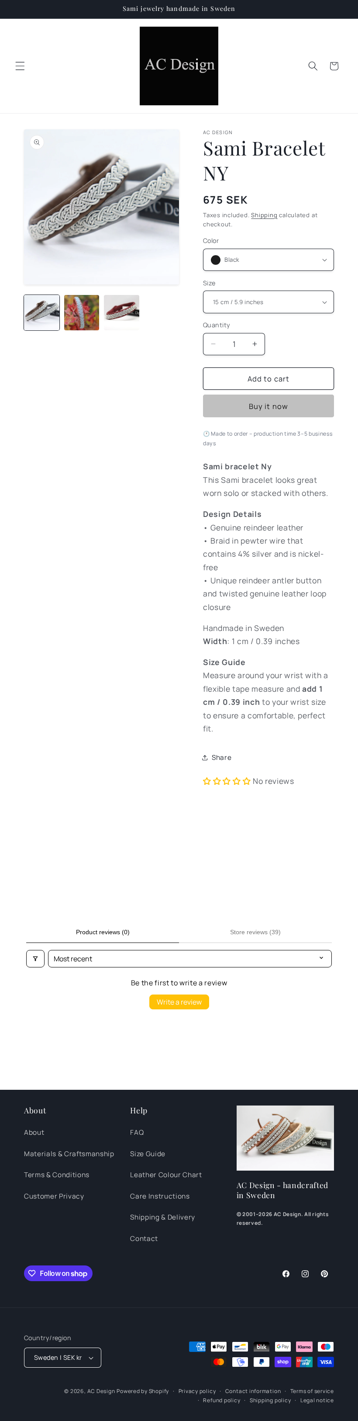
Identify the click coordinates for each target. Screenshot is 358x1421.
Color (211, 240)
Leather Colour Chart (166, 1174)
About (34, 1132)
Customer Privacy (54, 1196)
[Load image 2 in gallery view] (82, 312)
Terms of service (312, 1391)
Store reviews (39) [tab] (255, 932)
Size (209, 283)
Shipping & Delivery (162, 1217)
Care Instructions (159, 1196)
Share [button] (221, 757)
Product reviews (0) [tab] (103, 932)
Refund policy (221, 1400)
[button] (20, 65)
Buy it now (268, 406)
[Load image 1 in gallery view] (41, 312)
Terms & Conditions (57, 1174)
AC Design (101, 1391)
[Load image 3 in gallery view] (121, 312)
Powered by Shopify (143, 1391)
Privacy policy (197, 1391)
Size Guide (147, 1153)
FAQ (137, 1132)
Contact (144, 1238)
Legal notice (317, 1400)
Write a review (179, 1002)
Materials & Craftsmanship (69, 1153)
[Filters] (35, 958)
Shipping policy (270, 1400)
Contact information (253, 1391)
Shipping (264, 215)
